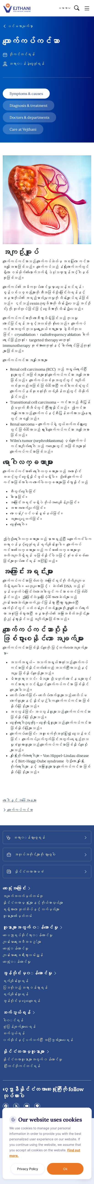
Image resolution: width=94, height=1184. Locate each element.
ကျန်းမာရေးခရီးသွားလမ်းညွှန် (23, 955)
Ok (65, 1169)
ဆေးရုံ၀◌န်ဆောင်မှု (17, 961)
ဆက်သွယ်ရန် (14, 1033)
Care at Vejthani (23, 129)
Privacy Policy (27, 1169)
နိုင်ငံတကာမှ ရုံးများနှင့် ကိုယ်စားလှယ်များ (33, 902)
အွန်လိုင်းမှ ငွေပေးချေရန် (21, 1000)
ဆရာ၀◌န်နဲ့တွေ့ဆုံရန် (26, 63)
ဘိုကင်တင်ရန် (21, 54)
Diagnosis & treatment (28, 105)
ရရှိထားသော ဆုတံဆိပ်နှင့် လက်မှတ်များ (31, 909)
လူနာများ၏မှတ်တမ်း (17, 916)
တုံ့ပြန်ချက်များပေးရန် (19, 1026)
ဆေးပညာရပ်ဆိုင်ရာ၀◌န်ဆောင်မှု (27, 935)
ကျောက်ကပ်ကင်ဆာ (19, 809)
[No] (87, 1108)
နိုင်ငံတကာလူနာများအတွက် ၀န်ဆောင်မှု (32, 1059)
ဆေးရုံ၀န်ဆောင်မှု (15, 948)
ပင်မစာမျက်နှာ (19, 26)
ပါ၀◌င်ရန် (13, 1020)
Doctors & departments (29, 117)
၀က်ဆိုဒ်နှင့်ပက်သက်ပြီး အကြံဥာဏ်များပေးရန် (38, 1040)
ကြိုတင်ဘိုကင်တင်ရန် (21, 1066)
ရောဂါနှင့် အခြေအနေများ (20, 800)
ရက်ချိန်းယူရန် (15, 981)
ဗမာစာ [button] (63, 8)
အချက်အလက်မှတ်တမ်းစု (23, 896)
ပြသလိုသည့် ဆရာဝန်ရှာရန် (25, 987)
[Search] (76, 8)
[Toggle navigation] (87, 8)
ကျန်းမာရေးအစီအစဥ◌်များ (22, 941)
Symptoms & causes (26, 93)
